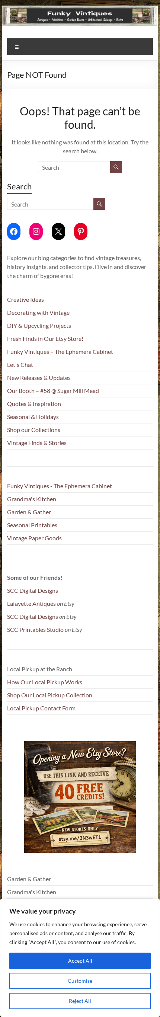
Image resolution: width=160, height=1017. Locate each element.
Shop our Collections (33, 429)
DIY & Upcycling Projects (39, 325)
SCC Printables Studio (35, 629)
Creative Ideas (25, 299)
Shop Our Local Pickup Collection (49, 694)
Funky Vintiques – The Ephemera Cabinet (60, 351)
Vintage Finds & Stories (37, 442)
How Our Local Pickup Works (44, 681)
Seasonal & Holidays (33, 416)
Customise (80, 981)
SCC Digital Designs (32, 590)
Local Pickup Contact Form (41, 707)
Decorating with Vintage (38, 312)
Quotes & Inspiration (34, 403)
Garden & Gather (29, 511)
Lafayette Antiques (31, 603)
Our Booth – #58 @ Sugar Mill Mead (53, 390)
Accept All (80, 960)
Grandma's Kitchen (31, 498)
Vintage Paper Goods (34, 537)
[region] (80, 958)
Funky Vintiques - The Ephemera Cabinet (59, 485)
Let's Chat (20, 364)
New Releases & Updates (39, 377)
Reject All (80, 1001)
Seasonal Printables (32, 524)
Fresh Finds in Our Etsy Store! (45, 338)
